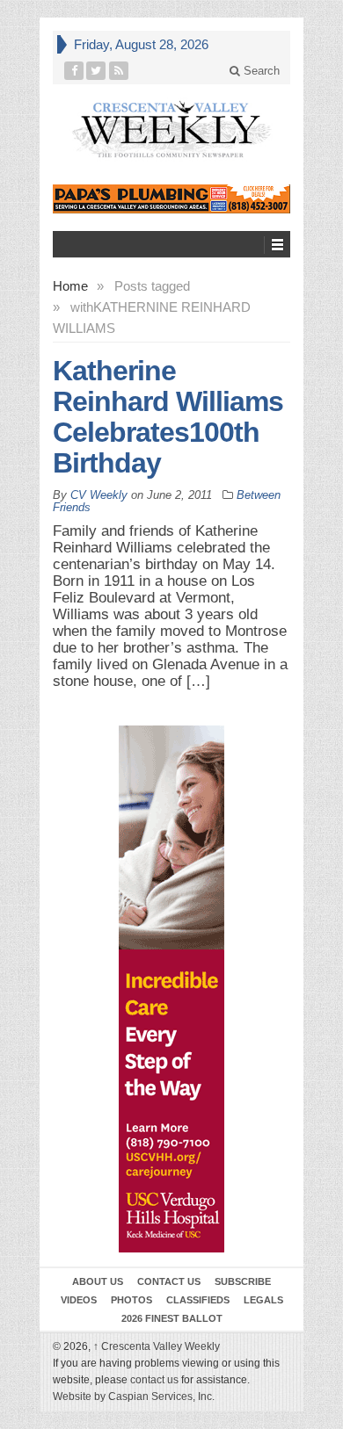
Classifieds (198, 1300)
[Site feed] (119, 71)
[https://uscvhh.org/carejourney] (171, 988)
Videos (79, 1300)
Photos (131, 1300)
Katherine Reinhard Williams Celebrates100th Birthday (168, 417)
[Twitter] (96, 71)
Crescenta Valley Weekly (156, 1346)
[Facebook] (74, 71)
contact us (154, 1380)
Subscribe (243, 1281)
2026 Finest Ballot (172, 1318)
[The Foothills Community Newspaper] (171, 129)
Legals (263, 1300)
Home (70, 285)
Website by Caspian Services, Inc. (134, 1396)
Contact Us (169, 1281)
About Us (97, 1281)
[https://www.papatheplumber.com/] (171, 198)
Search (260, 70)
